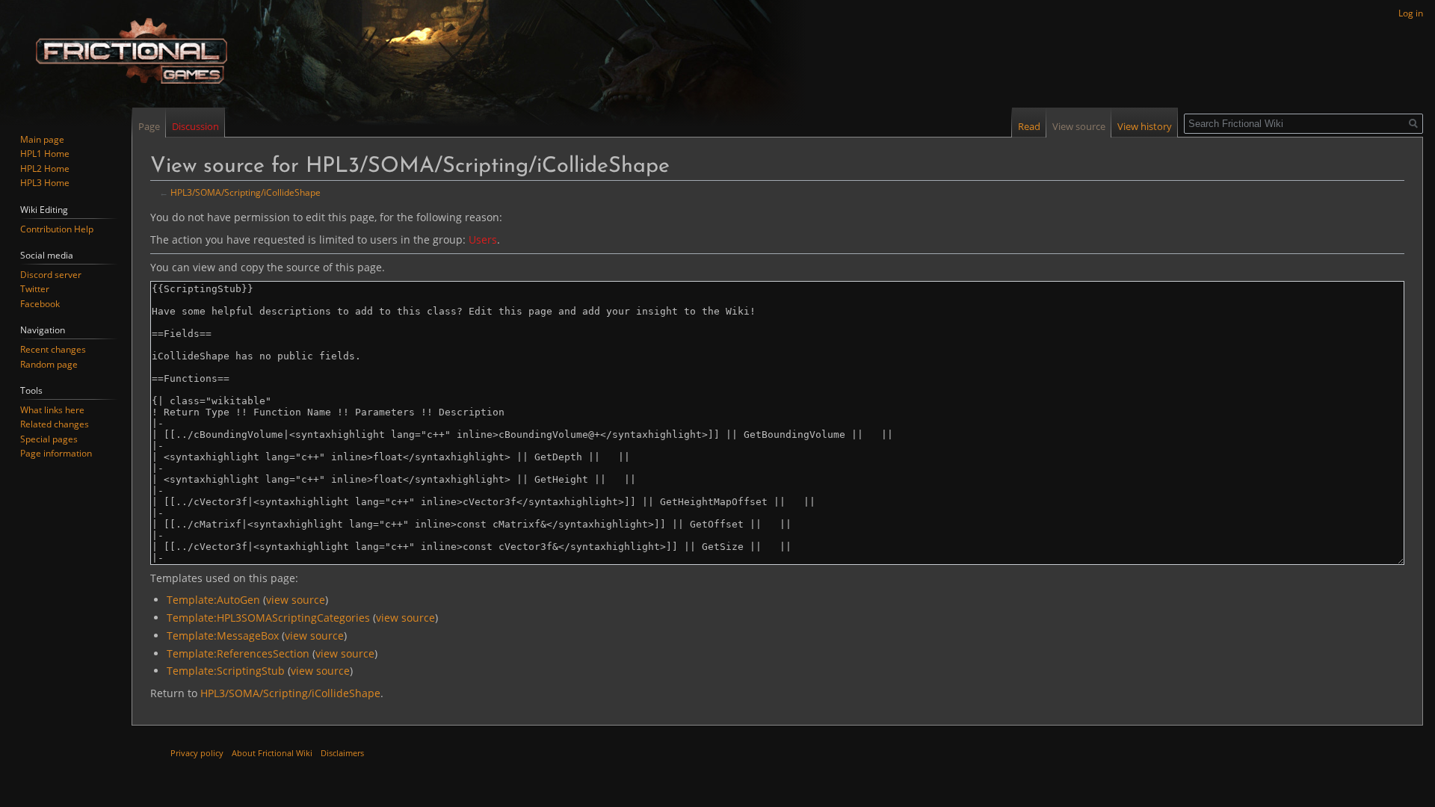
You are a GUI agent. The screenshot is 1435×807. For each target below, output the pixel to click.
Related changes (54, 424)
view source (295, 600)
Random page (49, 364)
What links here (52, 410)
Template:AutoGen (213, 600)
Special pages (49, 439)
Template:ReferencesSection (238, 653)
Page (149, 126)
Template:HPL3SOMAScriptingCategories (268, 617)
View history (1144, 126)
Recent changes (53, 349)
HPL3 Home (45, 182)
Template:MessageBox (223, 635)
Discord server (50, 274)
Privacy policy (196, 752)
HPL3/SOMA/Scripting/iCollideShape (245, 192)
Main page (42, 139)
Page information (56, 453)
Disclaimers (342, 752)
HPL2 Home (45, 168)
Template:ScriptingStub (226, 671)
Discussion (195, 126)
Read (1029, 126)
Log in (1410, 13)
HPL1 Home (45, 153)
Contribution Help (56, 229)
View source (1078, 126)
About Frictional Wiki (272, 752)
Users (483, 239)
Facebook (40, 303)
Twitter (34, 288)
